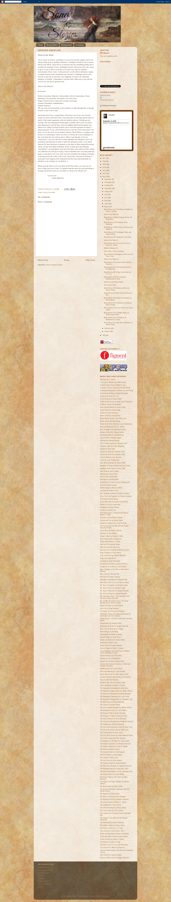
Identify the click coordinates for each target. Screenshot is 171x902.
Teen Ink (41, 887)
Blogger (106, 896)
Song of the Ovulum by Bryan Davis (112, 661)
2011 (104, 176)
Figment (40, 876)
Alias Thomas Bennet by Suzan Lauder (113, 407)
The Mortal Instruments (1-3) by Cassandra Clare (116, 771)
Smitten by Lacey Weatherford (110, 658)
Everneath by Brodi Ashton (109, 499)
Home (40, 45)
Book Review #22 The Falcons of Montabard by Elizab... (115, 318)
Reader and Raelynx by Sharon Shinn (112, 640)
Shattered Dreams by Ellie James (111, 656)
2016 (104, 161)
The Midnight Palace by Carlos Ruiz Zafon (114, 769)
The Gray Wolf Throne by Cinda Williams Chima (116, 735)
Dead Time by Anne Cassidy (109, 471)
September (108, 188)
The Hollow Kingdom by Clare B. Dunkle (114, 746)
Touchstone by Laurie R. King (110, 842)
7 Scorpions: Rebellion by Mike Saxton (113, 382)
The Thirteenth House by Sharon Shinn (113, 808)
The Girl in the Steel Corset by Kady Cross (114, 730)
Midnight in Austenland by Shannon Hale (113, 579)
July (106, 194)
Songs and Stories (105, 95)
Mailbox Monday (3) (111, 248)
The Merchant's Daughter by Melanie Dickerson (116, 766)
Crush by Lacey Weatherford (109, 460)
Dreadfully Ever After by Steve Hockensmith (115, 482)
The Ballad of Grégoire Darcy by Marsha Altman (116, 691)
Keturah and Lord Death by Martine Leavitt (114, 550)
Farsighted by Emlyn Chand (109, 507)
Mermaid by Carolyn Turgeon (110, 577)
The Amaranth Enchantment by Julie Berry (114, 688)
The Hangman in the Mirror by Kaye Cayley (114, 741)
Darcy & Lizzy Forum (45, 870)
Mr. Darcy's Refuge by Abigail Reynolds (113, 593)
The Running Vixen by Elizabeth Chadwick (114, 799)
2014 (104, 167)
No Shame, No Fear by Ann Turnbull (112, 611)
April (106, 204)
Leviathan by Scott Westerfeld (110, 561)
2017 (104, 158)
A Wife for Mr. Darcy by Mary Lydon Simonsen (116, 402)
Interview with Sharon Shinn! (114, 282)
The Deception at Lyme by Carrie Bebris (113, 710)
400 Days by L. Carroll (107, 379)
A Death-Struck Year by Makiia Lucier (113, 385)
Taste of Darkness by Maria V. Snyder (112, 685)
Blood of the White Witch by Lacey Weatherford (116, 424)
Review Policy (52, 45)
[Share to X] (69, 189)
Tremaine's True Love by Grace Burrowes (114, 845)
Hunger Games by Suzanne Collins (111, 536)
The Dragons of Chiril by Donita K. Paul (113, 716)
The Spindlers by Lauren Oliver (110, 805)
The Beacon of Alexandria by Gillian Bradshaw (115, 694)
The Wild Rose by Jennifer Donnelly (112, 822)
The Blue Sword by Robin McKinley (112, 702)
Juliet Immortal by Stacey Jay (110, 547)
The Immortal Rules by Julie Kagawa (112, 752)
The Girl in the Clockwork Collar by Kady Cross (116, 727)
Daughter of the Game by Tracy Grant (112, 468)
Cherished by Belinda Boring (109, 440)
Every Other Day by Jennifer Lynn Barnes (114, 502)
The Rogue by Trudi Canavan (110, 794)
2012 (104, 173)
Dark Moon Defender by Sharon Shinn (113, 463)
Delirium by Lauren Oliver (109, 474)
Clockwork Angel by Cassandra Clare (112, 452)
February (107, 328)
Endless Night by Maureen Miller (111, 488)
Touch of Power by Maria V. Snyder (112, 839)
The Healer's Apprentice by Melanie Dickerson (115, 744)
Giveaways (80, 45)
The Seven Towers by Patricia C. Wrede (113, 802)
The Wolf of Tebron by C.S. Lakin (111, 828)
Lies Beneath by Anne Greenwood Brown (113, 564)
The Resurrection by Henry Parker (111, 786)
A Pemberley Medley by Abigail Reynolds (114, 393)
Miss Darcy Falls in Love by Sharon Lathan (114, 582)
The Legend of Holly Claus (109, 757)
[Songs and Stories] (101, 98)
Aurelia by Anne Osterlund (109, 413)
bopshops (92, 896)
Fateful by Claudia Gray (108, 510)
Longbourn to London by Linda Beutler (113, 566)
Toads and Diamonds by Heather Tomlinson (114, 834)
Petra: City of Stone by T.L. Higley (112, 629)
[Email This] (65, 189)
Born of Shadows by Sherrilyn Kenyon (113, 429)
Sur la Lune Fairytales (45, 884)
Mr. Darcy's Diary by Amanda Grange (112, 588)
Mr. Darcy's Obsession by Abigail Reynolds (114, 591)
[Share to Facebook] (72, 189)
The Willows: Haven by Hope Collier (112, 825)
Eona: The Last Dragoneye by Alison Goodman (115, 496)
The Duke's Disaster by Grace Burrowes (113, 719)
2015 (104, 164)
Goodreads (41, 878)
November (108, 182)
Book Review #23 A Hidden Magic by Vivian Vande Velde (116, 313)
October (107, 185)
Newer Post (43, 260)
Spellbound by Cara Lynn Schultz (111, 669)
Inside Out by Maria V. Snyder (110, 541)
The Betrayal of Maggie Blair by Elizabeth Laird (116, 699)
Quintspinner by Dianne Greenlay (111, 634)
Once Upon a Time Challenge (114, 251)
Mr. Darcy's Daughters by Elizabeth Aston (114, 585)
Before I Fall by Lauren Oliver (110, 415)
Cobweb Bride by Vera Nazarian (110, 457)
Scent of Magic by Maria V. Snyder (111, 648)
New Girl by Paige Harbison (109, 608)
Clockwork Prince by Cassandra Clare (112, 454)
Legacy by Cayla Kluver (108, 558)
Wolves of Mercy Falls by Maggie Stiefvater (114, 858)
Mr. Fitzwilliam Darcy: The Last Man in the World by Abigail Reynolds (114, 597)
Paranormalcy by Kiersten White (111, 623)
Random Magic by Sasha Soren (110, 637)
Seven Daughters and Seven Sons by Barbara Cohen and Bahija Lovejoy (115, 652)
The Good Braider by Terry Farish (111, 732)
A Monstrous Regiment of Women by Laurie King (116, 390)
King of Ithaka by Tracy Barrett (110, 553)
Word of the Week (49, 192)
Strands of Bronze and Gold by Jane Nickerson (115, 677)
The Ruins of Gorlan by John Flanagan (113, 796)
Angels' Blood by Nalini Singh (110, 410)
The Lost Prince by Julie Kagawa (111, 760)
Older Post (90, 260)
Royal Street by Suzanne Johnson (111, 645)
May (106, 201)
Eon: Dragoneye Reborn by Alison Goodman (115, 493)
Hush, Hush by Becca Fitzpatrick (111, 539)
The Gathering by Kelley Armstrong (112, 724)
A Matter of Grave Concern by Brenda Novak (115, 388)
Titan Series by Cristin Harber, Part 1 (112, 831)
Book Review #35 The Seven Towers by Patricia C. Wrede (117, 244)
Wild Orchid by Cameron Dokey (110, 855)
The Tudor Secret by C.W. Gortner (111, 810)
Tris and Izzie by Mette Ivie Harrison (112, 847)
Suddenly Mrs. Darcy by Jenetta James (112, 682)
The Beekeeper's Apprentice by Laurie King (114, 696)
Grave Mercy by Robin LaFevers (111, 530)
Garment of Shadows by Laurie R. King (113, 523)
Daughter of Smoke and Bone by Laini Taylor (115, 465)
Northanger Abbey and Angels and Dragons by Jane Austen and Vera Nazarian (115, 615)
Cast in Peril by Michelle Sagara (110, 438)
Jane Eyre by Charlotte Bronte (110, 544)
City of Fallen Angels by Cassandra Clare (113, 443)
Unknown (105, 53)
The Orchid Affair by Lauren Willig (112, 774)
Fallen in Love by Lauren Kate (110, 504)
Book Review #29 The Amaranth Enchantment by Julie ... (115, 278)
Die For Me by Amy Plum (108, 477)
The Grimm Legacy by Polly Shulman (112, 738)
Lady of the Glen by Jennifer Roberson (113, 555)
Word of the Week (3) (111, 240)
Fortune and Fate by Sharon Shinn (111, 520)
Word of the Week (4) (111, 214)
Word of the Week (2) (111, 259)
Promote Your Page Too (106, 100)
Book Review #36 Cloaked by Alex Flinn (117, 237)
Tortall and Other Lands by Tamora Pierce (114, 836)
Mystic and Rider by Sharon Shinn (111, 605)
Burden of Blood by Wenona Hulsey (112, 432)
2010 (104, 335)
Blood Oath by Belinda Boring (110, 421)
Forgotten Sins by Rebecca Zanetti (111, 517)
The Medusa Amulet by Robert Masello (113, 763)
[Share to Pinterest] (74, 189)
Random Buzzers (43, 881)
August (107, 191)
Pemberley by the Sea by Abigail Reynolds (114, 626)
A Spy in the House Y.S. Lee (109, 396)
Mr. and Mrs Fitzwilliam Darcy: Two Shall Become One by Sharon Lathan (114, 602)
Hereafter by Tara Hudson (108, 533)
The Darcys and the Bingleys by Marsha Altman (116, 707)
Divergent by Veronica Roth (109, 479)
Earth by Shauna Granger (108, 485)
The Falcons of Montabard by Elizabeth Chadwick (116, 721)
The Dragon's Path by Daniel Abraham (113, 713)
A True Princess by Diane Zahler (111, 399)
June (106, 197)
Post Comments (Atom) (54, 265)
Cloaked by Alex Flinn (107, 449)
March (106, 207)
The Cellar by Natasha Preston (110, 705)
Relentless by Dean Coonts (108, 643)
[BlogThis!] (67, 189)
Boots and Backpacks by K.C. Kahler (112, 427)
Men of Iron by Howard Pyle (109, 574)
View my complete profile (108, 56)
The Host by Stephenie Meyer (110, 749)
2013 (104, 170)
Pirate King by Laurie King (109, 631)
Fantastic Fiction (43, 873)
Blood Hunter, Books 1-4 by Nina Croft (113, 418)
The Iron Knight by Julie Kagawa (111, 755)
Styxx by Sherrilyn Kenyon (109, 680)
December (108, 179)
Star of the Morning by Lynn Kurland (112, 671)
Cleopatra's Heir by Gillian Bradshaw (112, 446)
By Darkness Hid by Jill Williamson (112, 435)
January (107, 331)
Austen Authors (43, 867)
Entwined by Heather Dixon (109, 490)
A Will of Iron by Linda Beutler (110, 404)
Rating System (66, 45)
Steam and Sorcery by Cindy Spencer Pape (114, 674)
